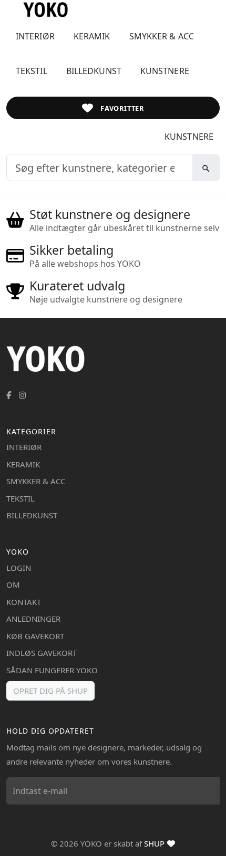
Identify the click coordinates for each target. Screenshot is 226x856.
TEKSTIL (31, 71)
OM (13, 584)
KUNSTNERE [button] (164, 71)
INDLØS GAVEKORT (41, 653)
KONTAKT (23, 602)
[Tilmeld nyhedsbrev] (209, 791)
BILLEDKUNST (93, 71)
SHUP (154, 843)
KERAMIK (92, 36)
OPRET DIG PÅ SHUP (50, 690)
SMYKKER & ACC (161, 36)
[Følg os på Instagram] (22, 395)
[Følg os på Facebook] (8, 395)
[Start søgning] (206, 167)
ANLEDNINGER (33, 618)
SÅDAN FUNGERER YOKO (52, 670)
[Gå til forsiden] (37, 9)
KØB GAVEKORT (35, 636)
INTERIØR (35, 36)
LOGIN (18, 567)
